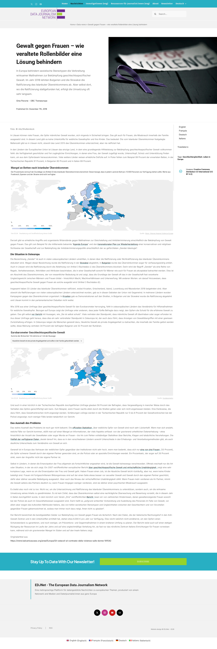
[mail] (120, 613)
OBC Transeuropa (39, 100)
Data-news (81, 24)
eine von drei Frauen (150, 449)
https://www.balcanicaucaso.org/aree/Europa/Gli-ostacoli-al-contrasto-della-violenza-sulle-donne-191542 (60, 540)
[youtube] (41, 4)
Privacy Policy (36, 628)
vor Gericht (37, 314)
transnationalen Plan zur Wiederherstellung (118, 244)
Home (72, 24)
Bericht (90, 497)
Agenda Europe (80, 244)
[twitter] (32, 4)
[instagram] (36, 4)
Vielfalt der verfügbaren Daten (25, 439)
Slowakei (84, 263)
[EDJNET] (48, 8)
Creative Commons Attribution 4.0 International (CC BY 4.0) (199, 171)
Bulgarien (106, 263)
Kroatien (67, 296)
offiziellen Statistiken (82, 427)
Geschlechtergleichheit (192, 157)
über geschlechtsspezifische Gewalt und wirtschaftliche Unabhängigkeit (123, 467)
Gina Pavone (22, 100)
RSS (50, 628)
